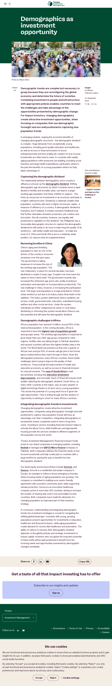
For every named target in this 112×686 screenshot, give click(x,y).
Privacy (90, 628)
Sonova (24, 470)
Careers (106, 632)
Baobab (24, 447)
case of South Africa (56, 371)
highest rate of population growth (59, 331)
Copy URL (84, 561)
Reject (53, 678)
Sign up (56, 593)
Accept (38, 678)
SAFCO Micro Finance (55, 447)
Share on (14, 88)
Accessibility (104, 628)
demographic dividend (57, 184)
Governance (59, 628)
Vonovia (68, 467)
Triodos (8, 611)
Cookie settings (71, 678)
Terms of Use (75, 628)
